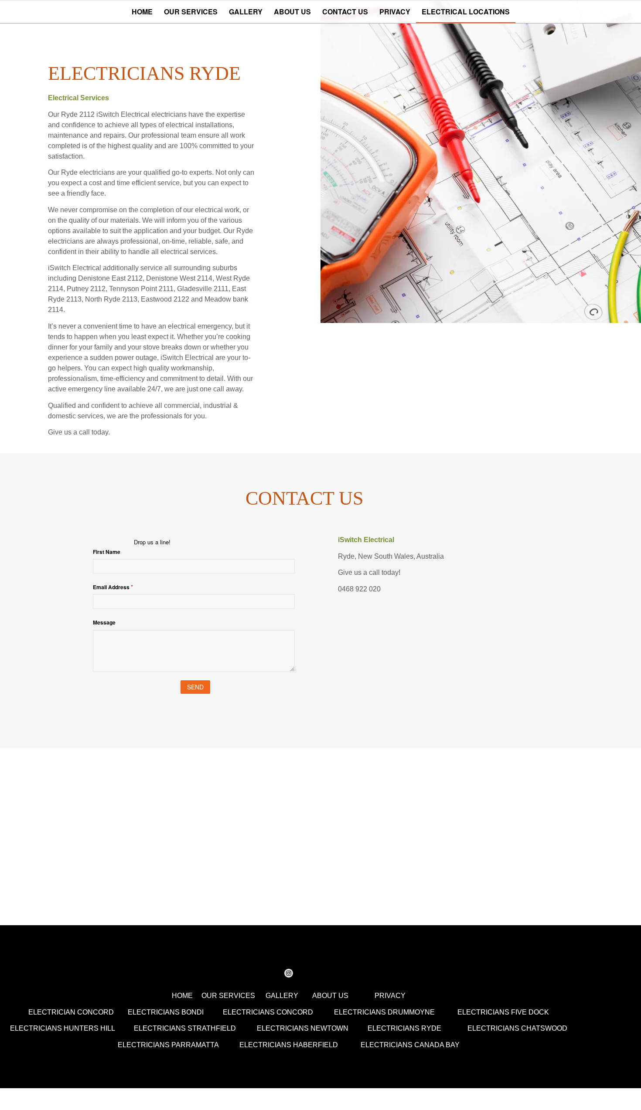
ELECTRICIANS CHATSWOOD (517, 1028)
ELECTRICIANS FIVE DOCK (503, 1012)
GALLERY (282, 995)
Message (104, 622)
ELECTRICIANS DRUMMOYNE (384, 1012)
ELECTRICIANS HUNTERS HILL (62, 1028)
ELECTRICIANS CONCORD (268, 1012)
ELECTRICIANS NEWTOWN (302, 1028)
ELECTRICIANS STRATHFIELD (185, 1028)
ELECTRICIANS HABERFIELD (288, 1045)
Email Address (113, 587)
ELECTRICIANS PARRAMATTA (168, 1045)
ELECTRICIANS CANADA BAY (410, 1045)
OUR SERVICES (228, 995)
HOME (182, 995)
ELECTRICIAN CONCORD (71, 1012)
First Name (106, 552)
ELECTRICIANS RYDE (404, 1028)
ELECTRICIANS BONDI (166, 1012)
